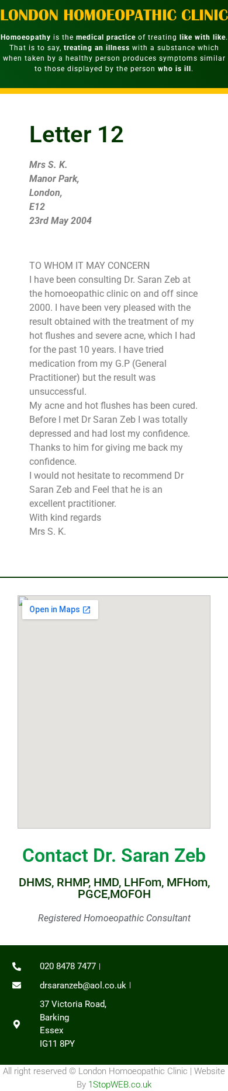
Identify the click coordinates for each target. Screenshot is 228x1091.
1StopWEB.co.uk (119, 1084)
